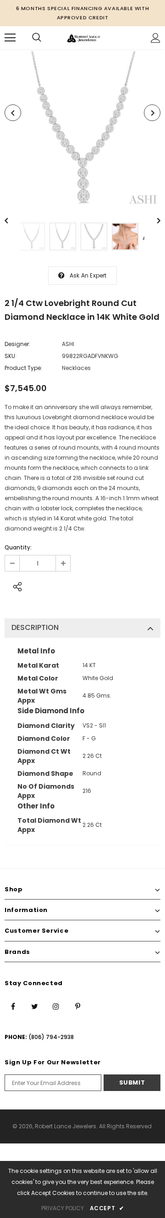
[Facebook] (13, 1006)
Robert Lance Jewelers (65, 1126)
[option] (82, 129)
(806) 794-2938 (51, 1037)
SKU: (10, 356)
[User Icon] (155, 38)
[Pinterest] (77, 1006)
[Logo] (83, 37)
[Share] (15, 585)
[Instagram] (56, 1006)
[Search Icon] (36, 37)
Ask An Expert (88, 275)
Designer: (17, 344)
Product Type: (23, 368)
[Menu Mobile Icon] (10, 37)
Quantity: (18, 547)
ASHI (68, 344)
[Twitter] (34, 1006)
